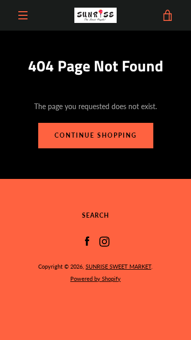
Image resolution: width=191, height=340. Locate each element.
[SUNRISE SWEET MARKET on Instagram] (104, 241)
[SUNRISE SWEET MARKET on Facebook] (87, 241)
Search (95, 215)
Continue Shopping (95, 135)
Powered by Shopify (95, 278)
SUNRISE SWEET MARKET (118, 266)
